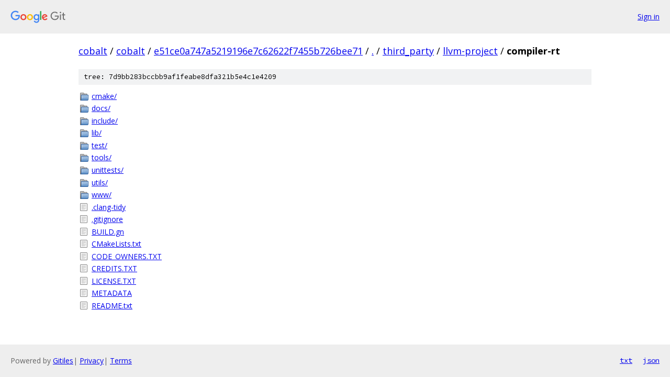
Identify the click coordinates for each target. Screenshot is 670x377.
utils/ (100, 182)
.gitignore (107, 219)
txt (626, 360)
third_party (408, 51)
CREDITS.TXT (114, 268)
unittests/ (108, 170)
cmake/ (104, 96)
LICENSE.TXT (114, 281)
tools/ (101, 157)
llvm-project (470, 51)
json (651, 360)
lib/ (97, 133)
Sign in (649, 16)
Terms (121, 360)
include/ (105, 121)
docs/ (101, 108)
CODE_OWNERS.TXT (127, 256)
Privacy (92, 360)
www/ (101, 194)
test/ (99, 145)
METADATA (112, 293)
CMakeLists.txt (116, 244)
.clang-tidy (109, 207)
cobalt (93, 51)
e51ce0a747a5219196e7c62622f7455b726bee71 (258, 51)
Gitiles (63, 360)
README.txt (112, 306)
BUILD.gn (108, 232)
